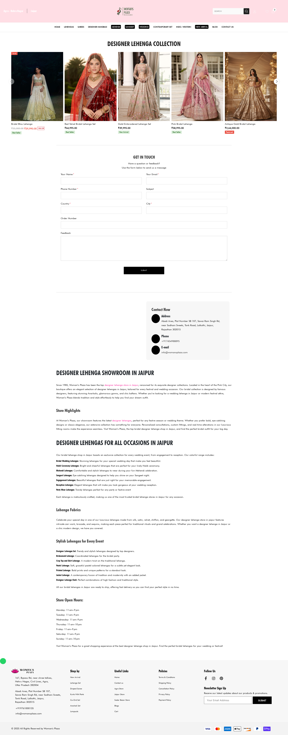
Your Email (152, 174)
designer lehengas (121, 420)
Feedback (66, 233)
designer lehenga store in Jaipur (121, 385)
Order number (69, 218)
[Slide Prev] (11, 81)
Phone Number (69, 189)
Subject (150, 189)
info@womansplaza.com (174, 352)
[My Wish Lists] (269, 11)
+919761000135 (24, 708)
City (149, 203)
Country (66, 203)
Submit (262, 700)
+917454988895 (170, 341)
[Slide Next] (277, 81)
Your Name (67, 174)
